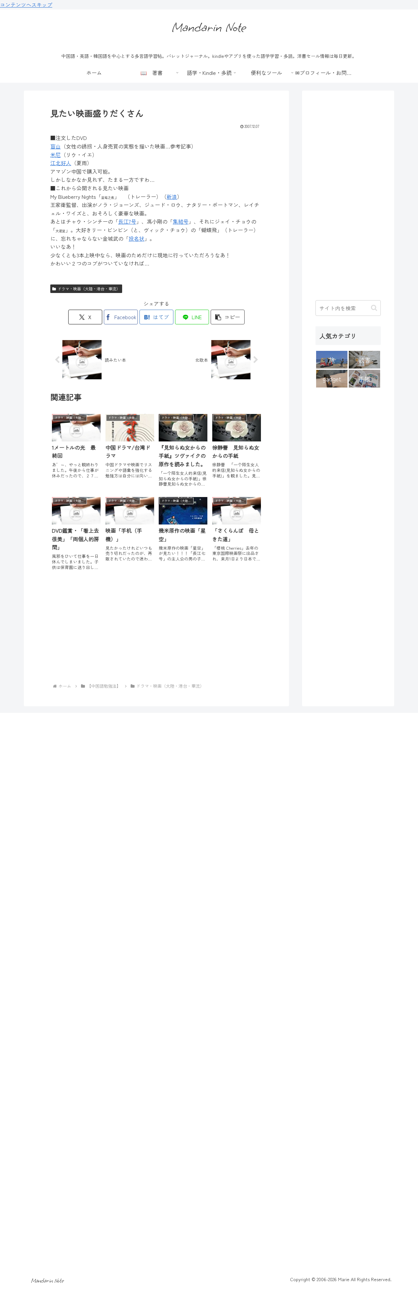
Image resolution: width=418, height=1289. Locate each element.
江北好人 (60, 163)
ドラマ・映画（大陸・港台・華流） (88, 288)
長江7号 (127, 221)
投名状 (136, 238)
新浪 (172, 196)
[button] (228, 317)
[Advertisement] (156, 629)
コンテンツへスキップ (26, 5)
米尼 (55, 155)
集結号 (180, 221)
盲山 (55, 146)
